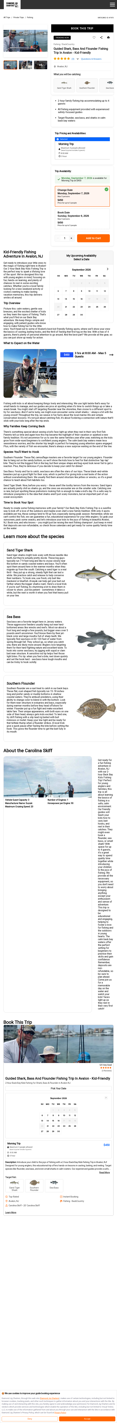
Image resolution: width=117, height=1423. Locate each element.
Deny (30, 1419)
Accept (87, 1419)
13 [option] (58, 299)
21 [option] (66, 307)
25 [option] (97, 307)
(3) (73, 59)
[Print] (108, 38)
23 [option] (81, 307)
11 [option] (97, 291)
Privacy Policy (60, 1412)
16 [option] (82, 299)
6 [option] (58, 291)
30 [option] (81, 314)
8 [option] (73, 291)
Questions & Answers (91, 59)
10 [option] (89, 291)
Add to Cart (93, 238)
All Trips (7, 17)
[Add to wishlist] (94, 38)
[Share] (101, 38)
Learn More (10, 1212)
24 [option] (89, 307)
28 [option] (66, 314)
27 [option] (58, 314)
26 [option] (105, 307)
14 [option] (66, 299)
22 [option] (74, 307)
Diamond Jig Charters (49, 1398)
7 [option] (66, 291)
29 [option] (74, 314)
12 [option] (105, 291)
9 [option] (81, 291)
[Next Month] (107, 269)
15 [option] (74, 299)
